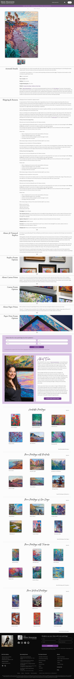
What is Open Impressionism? (63, 658)
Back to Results (37, 8)
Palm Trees (38, 85)
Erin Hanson (56, 88)
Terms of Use (26, 349)
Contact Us (59, 667)
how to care (54, 117)
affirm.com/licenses (25, 677)
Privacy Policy (31, 349)
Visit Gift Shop (60, 664)
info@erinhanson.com (6, 663)
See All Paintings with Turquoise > (62, 585)
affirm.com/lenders (68, 675)
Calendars (41, 667)
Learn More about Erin (52, 398)
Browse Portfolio (42, 660)
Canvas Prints (41, 664)
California (34, 85)
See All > (67, 410)
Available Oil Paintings (43, 656)
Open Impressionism (27, 88)
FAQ (58, 669)
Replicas (40, 662)
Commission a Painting (43, 658)
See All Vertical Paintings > (64, 631)
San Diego (29, 85)
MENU (69, 2)
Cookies (22, 673)
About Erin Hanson (61, 656)
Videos (58, 662)
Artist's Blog (59, 660)
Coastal (25, 85)
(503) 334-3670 (55, 2)
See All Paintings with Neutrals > (63, 494)
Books (40, 666)
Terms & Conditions (34, 673)
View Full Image (32, 55)
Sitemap (18, 673)
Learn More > (41, 670)
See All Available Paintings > (63, 449)
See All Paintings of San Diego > (63, 539)
